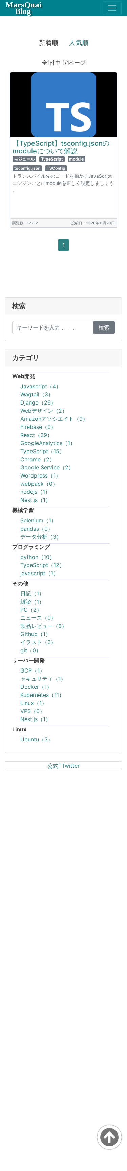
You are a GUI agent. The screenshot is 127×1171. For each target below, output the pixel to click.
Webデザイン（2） (43, 410)
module (76, 159)
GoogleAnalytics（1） (48, 443)
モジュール (24, 159)
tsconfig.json (27, 168)
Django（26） (38, 402)
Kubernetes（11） (42, 694)
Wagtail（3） (37, 394)
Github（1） (35, 634)
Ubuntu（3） (36, 739)
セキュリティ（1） (43, 678)
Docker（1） (36, 686)
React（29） (36, 435)
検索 (104, 327)
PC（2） (31, 609)
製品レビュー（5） (43, 626)
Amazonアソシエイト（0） (54, 418)
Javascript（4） (40, 386)
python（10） (37, 557)
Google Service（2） (47, 467)
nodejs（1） (35, 491)
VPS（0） (32, 711)
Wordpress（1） (40, 475)
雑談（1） (32, 601)
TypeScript (52, 159)
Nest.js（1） (35, 499)
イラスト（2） (38, 642)
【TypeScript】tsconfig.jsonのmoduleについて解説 (61, 147)
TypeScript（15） (42, 451)
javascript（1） (39, 573)
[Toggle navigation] (112, 8)
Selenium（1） (38, 520)
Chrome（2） (37, 459)
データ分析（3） (41, 536)
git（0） (30, 650)
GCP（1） (32, 670)
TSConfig (56, 168)
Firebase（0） (38, 426)
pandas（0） (36, 528)
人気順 (78, 43)
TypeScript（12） (42, 565)
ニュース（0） (38, 617)
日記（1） (32, 593)
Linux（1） (33, 703)
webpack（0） (39, 483)
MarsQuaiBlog (23, 8)
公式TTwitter (63, 765)
